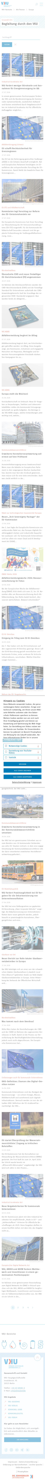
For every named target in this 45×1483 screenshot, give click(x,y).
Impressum (37, 782)
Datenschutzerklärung (12, 740)
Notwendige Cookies (18, 746)
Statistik (12, 758)
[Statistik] (6, 758)
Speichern (22, 764)
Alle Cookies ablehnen (22, 770)
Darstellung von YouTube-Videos (20, 752)
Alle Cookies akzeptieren (22, 777)
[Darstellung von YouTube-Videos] (6, 752)
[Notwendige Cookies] (6, 746)
